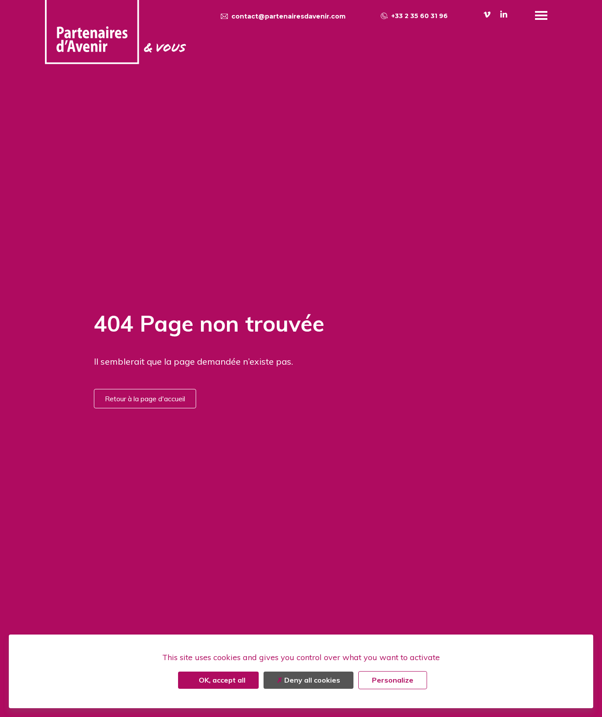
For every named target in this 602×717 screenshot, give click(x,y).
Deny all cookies (311, 680)
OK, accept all (221, 680)
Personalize (392, 680)
